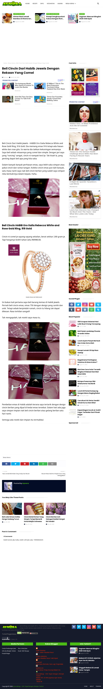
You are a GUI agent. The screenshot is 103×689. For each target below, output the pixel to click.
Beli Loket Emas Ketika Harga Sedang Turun (11, 518)
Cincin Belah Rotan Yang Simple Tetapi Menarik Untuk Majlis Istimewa (34, 519)
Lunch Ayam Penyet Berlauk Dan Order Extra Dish (89, 342)
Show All (39, 681)
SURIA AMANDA (41, 656)
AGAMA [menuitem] (60, 3)
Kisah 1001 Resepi (23, 651)
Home (5, 63)
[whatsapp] (91, 310)
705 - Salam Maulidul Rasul (45, 652)
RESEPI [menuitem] (35, 3)
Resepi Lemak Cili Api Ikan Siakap (88, 351)
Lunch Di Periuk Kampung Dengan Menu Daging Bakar (89, 392)
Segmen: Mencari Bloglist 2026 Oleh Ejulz (90, 18)
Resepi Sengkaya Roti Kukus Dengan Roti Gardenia (55, 18)
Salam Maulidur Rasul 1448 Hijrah (47, 658)
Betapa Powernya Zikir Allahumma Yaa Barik (87, 382)
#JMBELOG (39, 668)
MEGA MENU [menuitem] (70, 3)
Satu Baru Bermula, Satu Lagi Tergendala (49, 664)
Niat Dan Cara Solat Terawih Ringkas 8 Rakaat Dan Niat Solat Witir (89, 371)
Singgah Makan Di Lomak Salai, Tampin (89, 669)
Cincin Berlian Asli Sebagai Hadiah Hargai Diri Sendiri (55, 519)
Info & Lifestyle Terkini (9, 651)
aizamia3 (39, 662)
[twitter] (78, 305)
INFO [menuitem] (42, 3)
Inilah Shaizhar (40, 650)
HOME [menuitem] (27, 3)
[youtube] (91, 305)
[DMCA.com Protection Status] (23, 633)
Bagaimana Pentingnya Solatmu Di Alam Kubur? (87, 361)
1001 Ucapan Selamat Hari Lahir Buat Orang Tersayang (89, 323)
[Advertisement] (51, 43)
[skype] (98, 305)
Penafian (98, 686)
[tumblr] (71, 310)
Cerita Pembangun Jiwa (9, 648)
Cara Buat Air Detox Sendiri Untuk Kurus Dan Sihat (88, 401)
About (92, 686)
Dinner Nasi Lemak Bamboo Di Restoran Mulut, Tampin (22, 18)
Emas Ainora (11, 63)
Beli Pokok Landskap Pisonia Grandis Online (89, 332)
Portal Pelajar (6, 653)
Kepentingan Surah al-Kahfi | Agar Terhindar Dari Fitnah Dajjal (89, 412)
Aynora (6, 77)
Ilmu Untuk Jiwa (22, 648)
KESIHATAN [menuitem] (51, 3)
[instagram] (85, 305)
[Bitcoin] (78, 75)
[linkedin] (99, 627)
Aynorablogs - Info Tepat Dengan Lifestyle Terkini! (28, 686)
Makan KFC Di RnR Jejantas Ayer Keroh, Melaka (89, 659)
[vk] (85, 310)
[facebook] (71, 305)
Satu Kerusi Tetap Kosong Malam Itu (48, 670)
